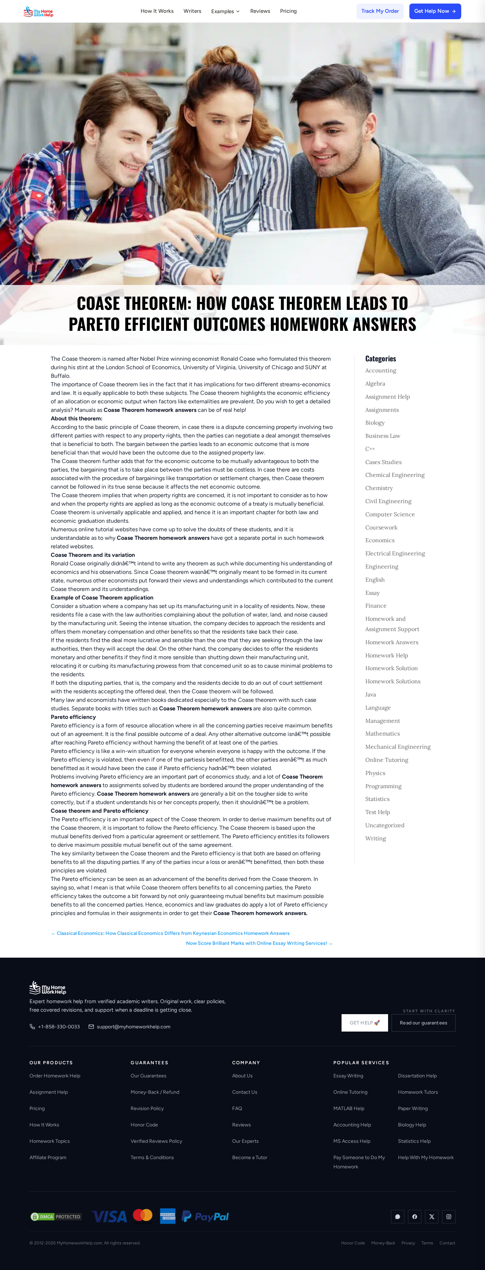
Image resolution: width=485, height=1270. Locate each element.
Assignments (382, 409)
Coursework (381, 527)
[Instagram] (449, 1216)
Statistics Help (414, 1141)
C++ (370, 448)
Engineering (381, 566)
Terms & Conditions (152, 1158)
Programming (383, 786)
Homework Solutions (392, 681)
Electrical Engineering (395, 553)
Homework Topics (49, 1141)
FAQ (237, 1108)
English (375, 579)
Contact (448, 1243)
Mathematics (382, 733)
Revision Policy (147, 1108)
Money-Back (383, 1243)
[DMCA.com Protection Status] (56, 1216)
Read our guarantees (423, 1023)
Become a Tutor (249, 1158)
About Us (242, 1076)
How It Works (157, 11)
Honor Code (144, 1125)
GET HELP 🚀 (365, 1023)
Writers (192, 11)
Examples (222, 11)
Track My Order (380, 11)
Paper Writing (413, 1108)
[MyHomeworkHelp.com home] (47, 987)
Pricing (288, 11)
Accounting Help (352, 1125)
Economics (379, 540)
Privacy (408, 1243)
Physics (375, 772)
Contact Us (244, 1092)
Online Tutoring (386, 759)
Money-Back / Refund (155, 1092)
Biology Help (412, 1125)
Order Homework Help (54, 1076)
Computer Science (390, 514)
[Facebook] (414, 1216)
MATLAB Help (348, 1108)
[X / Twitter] (431, 1216)
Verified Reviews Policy (156, 1141)
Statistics (377, 798)
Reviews (260, 11)
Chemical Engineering (395, 474)
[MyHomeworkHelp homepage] (52, 11)
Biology (375, 422)
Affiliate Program (47, 1158)
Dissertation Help (417, 1076)
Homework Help (386, 655)
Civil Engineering (388, 501)
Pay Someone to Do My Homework (359, 1162)
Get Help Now (431, 11)
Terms (427, 1243)
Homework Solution (391, 668)
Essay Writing (348, 1076)
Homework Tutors (418, 1092)
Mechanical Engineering (398, 746)
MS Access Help (351, 1141)
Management (382, 720)
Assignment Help (387, 396)
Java (370, 694)
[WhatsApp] (397, 1216)
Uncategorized (385, 825)
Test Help (377, 812)
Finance (376, 605)
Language (378, 707)
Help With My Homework (426, 1158)
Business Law (382, 435)
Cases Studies (383, 462)
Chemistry (379, 487)
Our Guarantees (149, 1076)
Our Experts (245, 1141)
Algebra (375, 383)
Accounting (380, 370)
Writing (375, 838)
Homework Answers (391, 642)
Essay (372, 592)
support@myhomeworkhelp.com (133, 1027)
